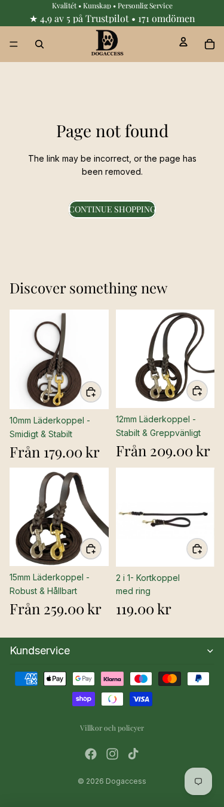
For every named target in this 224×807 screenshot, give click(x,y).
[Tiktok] (133, 754)
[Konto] (183, 42)
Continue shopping (112, 209)
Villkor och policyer (112, 727)
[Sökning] (39, 44)
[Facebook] (91, 754)
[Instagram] (112, 754)
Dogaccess (126, 781)
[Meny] (13, 44)
